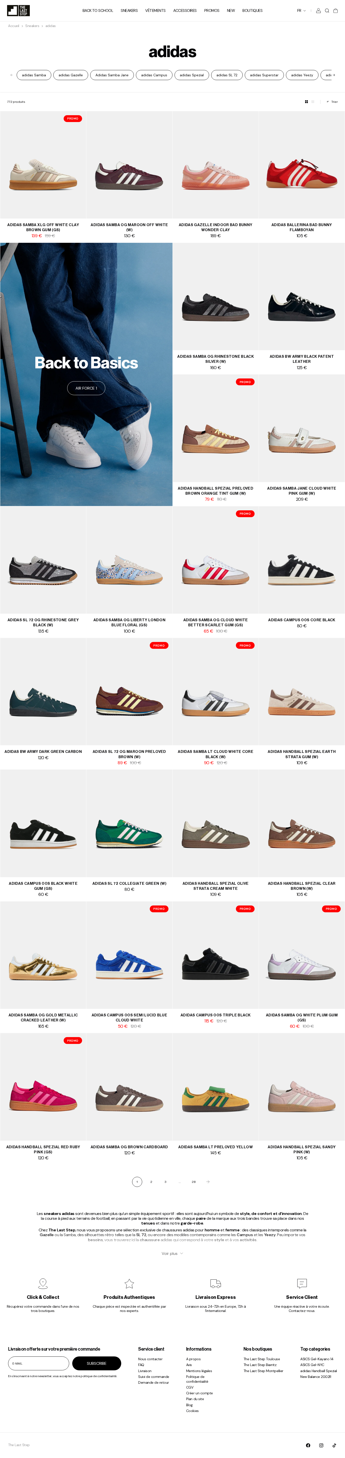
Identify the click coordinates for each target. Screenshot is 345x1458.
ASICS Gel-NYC (312, 1365)
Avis (189, 1365)
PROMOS (211, 10)
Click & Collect (43, 1297)
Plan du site (195, 1399)
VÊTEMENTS (155, 10)
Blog (189, 1405)
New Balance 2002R (315, 1376)
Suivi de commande (153, 1376)
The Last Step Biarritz (259, 1365)
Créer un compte (199, 1393)
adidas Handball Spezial (318, 1371)
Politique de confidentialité (197, 1379)
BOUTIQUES (252, 10)
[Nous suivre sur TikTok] (334, 1445)
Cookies (192, 1410)
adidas (50, 26)
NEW (231, 10)
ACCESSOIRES (185, 10)
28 (194, 1181)
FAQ (141, 1365)
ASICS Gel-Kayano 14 (317, 1359)
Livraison (145, 1371)
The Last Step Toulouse (261, 1359)
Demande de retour (153, 1382)
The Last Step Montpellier (263, 1371)
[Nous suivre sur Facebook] (308, 1445)
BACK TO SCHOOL (98, 10)
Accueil (13, 26)
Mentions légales (199, 1371)
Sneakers (32, 26)
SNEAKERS (129, 10)
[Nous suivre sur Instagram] (321, 1445)
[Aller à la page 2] (208, 1182)
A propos (193, 1359)
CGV (189, 1387)
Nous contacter (150, 1359)
